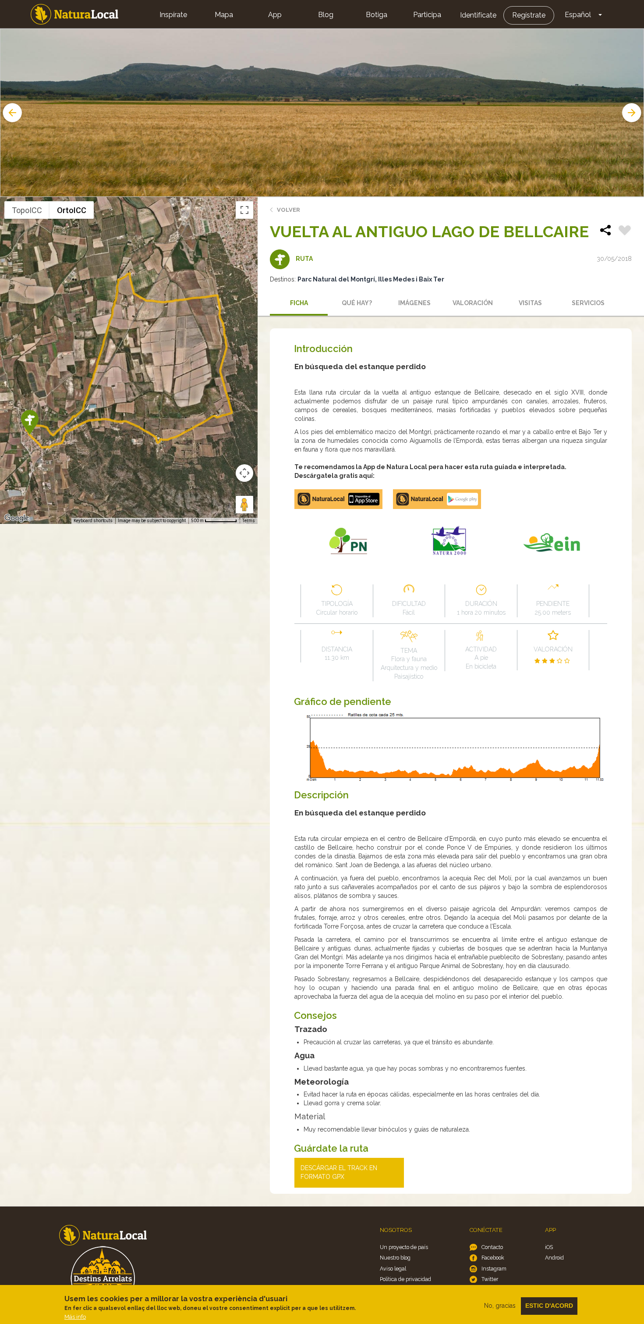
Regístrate (528, 15)
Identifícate (478, 15)
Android (554, 1257)
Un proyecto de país (404, 1247)
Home (74, 14)
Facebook (492, 1257)
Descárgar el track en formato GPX (339, 1172)
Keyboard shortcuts (93, 520)
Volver (288, 209)
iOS (549, 1247)
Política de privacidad (405, 1279)
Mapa (224, 15)
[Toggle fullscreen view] (244, 210)
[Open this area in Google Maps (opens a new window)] (16, 518)
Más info (75, 1316)
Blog (325, 15)
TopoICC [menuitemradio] (27, 210)
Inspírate (173, 15)
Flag (625, 231)
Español (578, 15)
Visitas (530, 302)
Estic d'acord (549, 1305)
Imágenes (414, 302)
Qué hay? (357, 302)
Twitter (489, 1279)
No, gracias (500, 1305)
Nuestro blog (395, 1257)
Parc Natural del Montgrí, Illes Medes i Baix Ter (370, 279)
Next (633, 113)
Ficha (299, 302)
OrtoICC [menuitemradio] (71, 210)
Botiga (376, 15)
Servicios (588, 302)
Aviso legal (393, 1268)
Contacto (492, 1247)
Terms (248, 520)
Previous (11, 113)
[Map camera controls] (244, 473)
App (275, 15)
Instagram (493, 1268)
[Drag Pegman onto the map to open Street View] (244, 504)
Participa (427, 15)
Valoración (473, 302)
